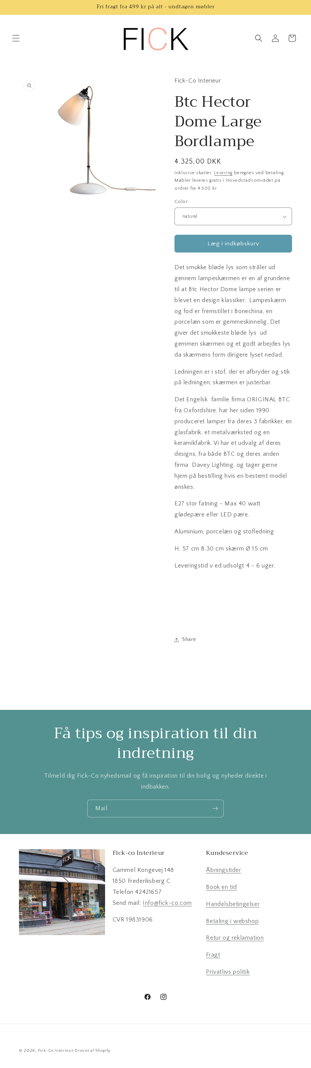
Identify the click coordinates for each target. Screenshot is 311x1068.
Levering (223, 172)
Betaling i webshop (232, 921)
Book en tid (221, 887)
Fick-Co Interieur (56, 1050)
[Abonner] (215, 808)
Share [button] (189, 639)
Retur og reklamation (235, 937)
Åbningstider (223, 870)
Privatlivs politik (228, 971)
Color (181, 201)
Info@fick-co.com (167, 903)
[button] (16, 38)
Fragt (213, 954)
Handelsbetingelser (232, 904)
